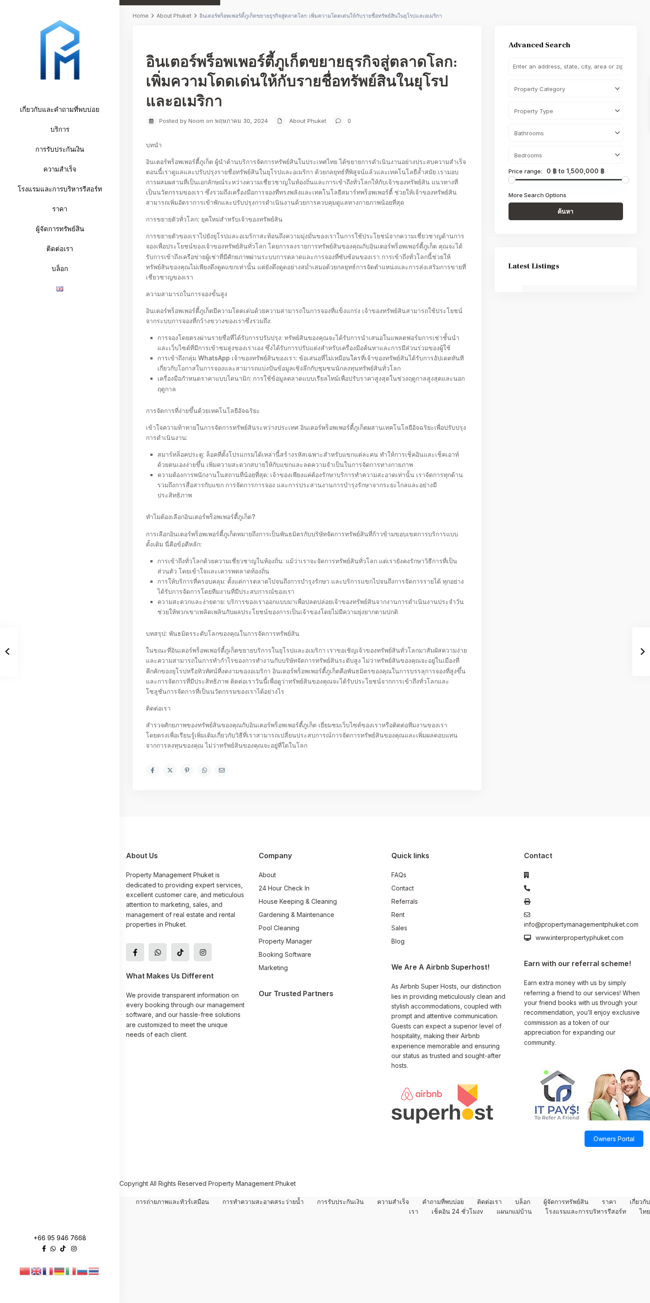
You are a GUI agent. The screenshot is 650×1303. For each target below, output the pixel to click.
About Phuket (174, 15)
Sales (399, 928)
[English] (36, 1270)
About (267, 875)
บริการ (59, 129)
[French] (48, 1270)
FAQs (398, 875)
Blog (398, 941)
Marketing (273, 967)
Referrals (404, 901)
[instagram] (74, 1248)
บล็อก (60, 268)
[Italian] (71, 1270)
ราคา (59, 209)
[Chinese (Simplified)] (25, 1270)
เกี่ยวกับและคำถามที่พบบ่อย (59, 109)
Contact (402, 888)
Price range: (525, 171)
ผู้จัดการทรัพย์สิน (60, 229)
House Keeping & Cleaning (298, 901)
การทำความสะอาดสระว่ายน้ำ (263, 1201)
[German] (59, 1270)
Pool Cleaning (279, 928)
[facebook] (44, 1248)
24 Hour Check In (284, 888)
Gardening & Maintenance (296, 914)
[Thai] (94, 1270)
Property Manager (285, 941)
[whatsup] (53, 1248)
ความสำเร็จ (59, 169)
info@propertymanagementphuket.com (581, 924)
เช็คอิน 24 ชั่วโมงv (457, 1211)
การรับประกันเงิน (59, 149)
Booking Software (285, 954)
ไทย (644, 1211)
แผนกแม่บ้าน (514, 1211)
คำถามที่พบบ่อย (443, 1201)
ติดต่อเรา (59, 249)
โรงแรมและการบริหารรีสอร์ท (60, 189)
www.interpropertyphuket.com (579, 937)
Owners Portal (614, 1139)
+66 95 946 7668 (60, 1238)
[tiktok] (63, 1248)
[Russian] (82, 1270)
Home (141, 15)
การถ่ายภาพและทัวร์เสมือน (172, 1201)
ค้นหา (566, 211)
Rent (398, 914)
